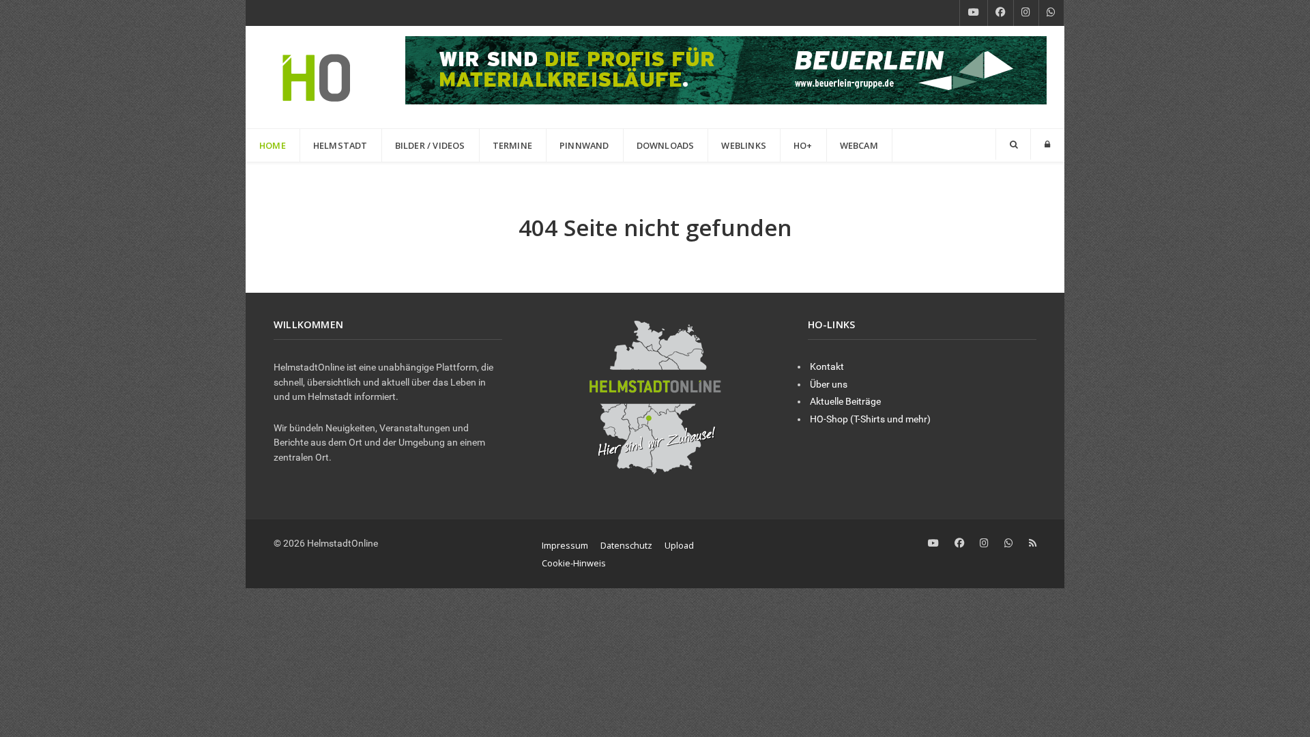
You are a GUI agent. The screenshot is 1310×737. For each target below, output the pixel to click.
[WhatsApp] (1051, 13)
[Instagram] (1026, 13)
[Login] (1047, 144)
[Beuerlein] (726, 69)
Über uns (828, 384)
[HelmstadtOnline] (316, 77)
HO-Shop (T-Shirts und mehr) (870, 419)
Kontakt (827, 367)
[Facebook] (1000, 13)
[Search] (1013, 144)
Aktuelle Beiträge (845, 401)
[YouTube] (973, 13)
